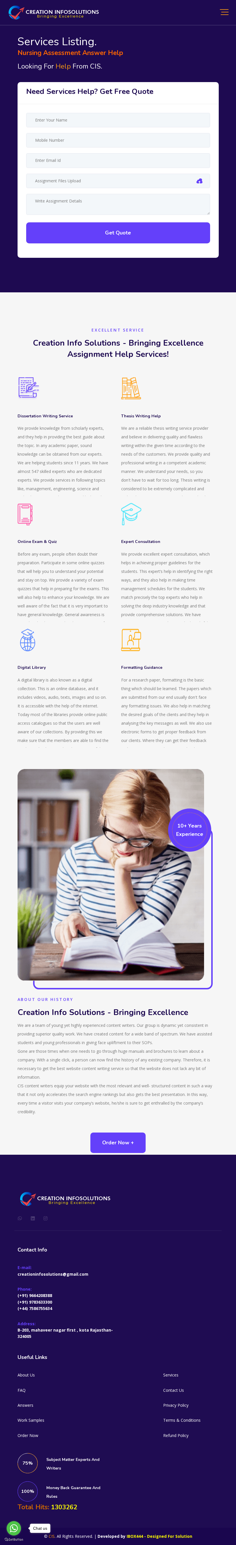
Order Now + (118, 1142)
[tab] (89, 91)
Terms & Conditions (182, 1420)
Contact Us (173, 1390)
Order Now (28, 1435)
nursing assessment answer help (70, 52)
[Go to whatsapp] (14, 1528)
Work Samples (31, 1420)
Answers (25, 1405)
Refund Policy (176, 1435)
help (63, 66)
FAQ (22, 1390)
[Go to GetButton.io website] (14, 1539)
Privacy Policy (176, 1405)
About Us (26, 1375)
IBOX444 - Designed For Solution (159, 1536)
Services (170, 1375)
